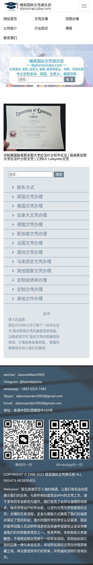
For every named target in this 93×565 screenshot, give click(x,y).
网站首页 (10, 19)
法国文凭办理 (30, 243)
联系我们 (10, 38)
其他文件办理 (30, 298)
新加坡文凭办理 (32, 234)
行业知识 (41, 28)
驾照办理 (72, 19)
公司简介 (10, 28)
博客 (69, 28)
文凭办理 (41, 19)
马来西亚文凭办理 (34, 261)
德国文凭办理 (30, 224)
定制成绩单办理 (32, 280)
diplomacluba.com (46, 65)
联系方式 (25, 187)
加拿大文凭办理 (32, 215)
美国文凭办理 (30, 206)
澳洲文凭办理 (30, 252)
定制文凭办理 (30, 289)
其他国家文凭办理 (34, 271)
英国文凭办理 (30, 196)
